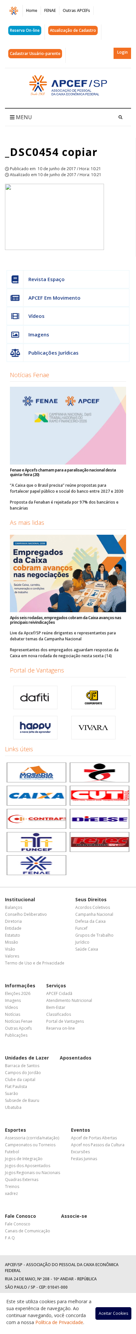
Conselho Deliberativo (26, 914)
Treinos (12, 1186)
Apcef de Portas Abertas (94, 1138)
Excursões (80, 1152)
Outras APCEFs (76, 10)
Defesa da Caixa (90, 921)
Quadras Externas (21, 1179)
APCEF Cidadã (59, 993)
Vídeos (36, 316)
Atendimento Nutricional (69, 1000)
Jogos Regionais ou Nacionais (32, 1172)
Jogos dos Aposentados (27, 1165)
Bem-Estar (55, 1007)
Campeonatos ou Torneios (30, 1145)
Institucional (20, 899)
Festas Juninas (84, 1158)
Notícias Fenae (29, 375)
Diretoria (13, 921)
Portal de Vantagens (37, 670)
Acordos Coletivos (92, 907)
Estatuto (12, 935)
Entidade (13, 928)
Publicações (16, 1035)
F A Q (10, 1238)
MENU (23, 117)
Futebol (12, 1152)
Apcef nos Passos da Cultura (97, 1145)
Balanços (13, 907)
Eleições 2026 (17, 993)
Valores (12, 956)
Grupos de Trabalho (94, 935)
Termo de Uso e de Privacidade (34, 963)
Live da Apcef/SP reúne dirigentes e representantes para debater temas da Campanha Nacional (63, 636)
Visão (10, 949)
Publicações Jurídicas (53, 352)
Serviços (56, 985)
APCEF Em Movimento (54, 297)
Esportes (15, 1130)
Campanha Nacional (94, 914)
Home (31, 10)
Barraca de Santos (22, 1065)
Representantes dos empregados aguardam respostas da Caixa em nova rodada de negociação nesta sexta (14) (64, 653)
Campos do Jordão (23, 1072)
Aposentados (75, 1058)
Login (122, 52)
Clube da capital (20, 1079)
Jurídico (82, 942)
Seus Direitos (91, 899)
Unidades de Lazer (27, 1058)
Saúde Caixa (86, 949)
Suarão (11, 1093)
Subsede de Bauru (22, 1100)
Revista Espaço (46, 279)
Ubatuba (13, 1107)
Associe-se (74, 1216)
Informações (20, 985)
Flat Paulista (16, 1086)
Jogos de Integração (24, 1158)
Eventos (80, 1130)
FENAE (50, 10)
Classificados (58, 1014)
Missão (11, 942)
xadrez (11, 1193)
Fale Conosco (20, 1216)
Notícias (12, 1014)
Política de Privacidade (59, 1322)
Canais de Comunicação (27, 1231)
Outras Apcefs (18, 1028)
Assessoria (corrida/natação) (32, 1138)
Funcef (81, 928)
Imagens (38, 334)
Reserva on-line (60, 1028)
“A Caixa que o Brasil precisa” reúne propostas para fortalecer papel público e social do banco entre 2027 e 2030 (66, 488)
